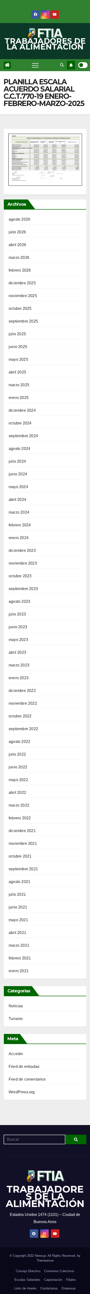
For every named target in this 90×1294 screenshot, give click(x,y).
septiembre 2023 (23, 589)
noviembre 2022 (23, 703)
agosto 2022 (19, 742)
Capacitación (53, 1280)
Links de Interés (25, 1288)
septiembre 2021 (23, 869)
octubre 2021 (20, 856)
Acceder (16, 1054)
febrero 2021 (20, 958)
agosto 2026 (19, 219)
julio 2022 (17, 754)
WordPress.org (22, 1092)
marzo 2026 (19, 257)
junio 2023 (18, 627)
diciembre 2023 (22, 550)
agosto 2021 (19, 882)
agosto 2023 (19, 601)
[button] (62, 65)
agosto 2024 (19, 449)
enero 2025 (19, 398)
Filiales (71, 1280)
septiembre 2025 (23, 321)
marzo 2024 (19, 512)
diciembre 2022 (22, 691)
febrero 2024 (20, 525)
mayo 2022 (18, 780)
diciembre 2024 (22, 410)
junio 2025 (18, 347)
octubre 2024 (20, 423)
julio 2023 (17, 614)
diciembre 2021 (22, 831)
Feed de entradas (24, 1066)
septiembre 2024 (23, 436)
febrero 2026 (20, 270)
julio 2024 (17, 461)
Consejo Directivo (28, 1271)
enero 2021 (19, 971)
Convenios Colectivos (59, 1271)
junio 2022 (18, 767)
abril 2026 (17, 245)
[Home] (7, 65)
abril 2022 (17, 792)
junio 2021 (18, 907)
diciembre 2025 (22, 283)
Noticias (16, 1006)
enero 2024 (19, 538)
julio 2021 (17, 894)
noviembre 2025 (23, 296)
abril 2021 (17, 933)
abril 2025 (17, 372)
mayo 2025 (18, 359)
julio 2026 (17, 232)
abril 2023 (17, 652)
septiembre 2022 (23, 729)
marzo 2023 (19, 665)
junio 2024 (18, 474)
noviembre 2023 (23, 563)
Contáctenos (49, 1288)
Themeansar (45, 1260)
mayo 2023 (18, 640)
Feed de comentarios (27, 1079)
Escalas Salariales (27, 1280)
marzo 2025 (19, 385)
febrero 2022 (20, 818)
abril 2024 (17, 500)
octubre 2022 (20, 716)
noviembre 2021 (23, 843)
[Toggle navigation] (35, 65)
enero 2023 (19, 678)
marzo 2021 (19, 945)
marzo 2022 (19, 805)
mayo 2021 (18, 920)
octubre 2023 (20, 576)
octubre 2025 (20, 308)
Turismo (16, 1019)
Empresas (69, 1288)
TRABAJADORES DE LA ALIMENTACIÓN (45, 43)
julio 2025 (17, 334)
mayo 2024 (18, 487)
